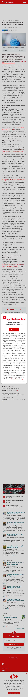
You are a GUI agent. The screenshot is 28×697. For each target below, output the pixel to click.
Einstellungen (21, 381)
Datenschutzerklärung (17, 379)
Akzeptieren (14, 329)
